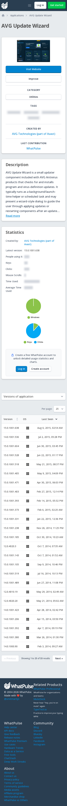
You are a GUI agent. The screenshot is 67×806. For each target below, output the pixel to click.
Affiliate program (13, 793)
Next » (59, 658)
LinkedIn (38, 737)
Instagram (39, 744)
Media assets (11, 789)
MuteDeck (39, 699)
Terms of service (13, 783)
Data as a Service (14, 751)
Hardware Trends (13, 747)
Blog (36, 727)
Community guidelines (16, 786)
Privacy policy (11, 779)
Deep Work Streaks (15, 761)
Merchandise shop (14, 796)
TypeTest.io (40, 709)
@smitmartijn (11, 699)
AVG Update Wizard (40, 15)
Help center (10, 727)
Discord (38, 730)
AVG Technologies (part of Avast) (33, 134)
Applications (17, 15)
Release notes (12, 737)
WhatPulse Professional (47, 688)
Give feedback (12, 734)
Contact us (10, 776)
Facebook (39, 741)
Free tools (10, 754)
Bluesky (38, 734)
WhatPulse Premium (15, 741)
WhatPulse (33, 148)
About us (9, 772)
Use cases (9, 744)
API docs (9, 730)
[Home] (3, 15)
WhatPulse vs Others (16, 800)
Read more (13, 216)
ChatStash (10, 758)
